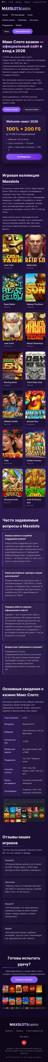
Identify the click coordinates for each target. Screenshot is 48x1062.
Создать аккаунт (24, 979)
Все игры (34, 20)
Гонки (30, 15)
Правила (19, 1031)
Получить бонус (31, 110)
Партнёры (22, 20)
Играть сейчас (11, 110)
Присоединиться (22, 31)
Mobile (19, 25)
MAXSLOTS (16, 8)
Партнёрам (24, 1037)
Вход (7, 31)
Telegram (27, 2)
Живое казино (8, 20)
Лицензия (9, 1031)
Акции (5, 15)
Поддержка (7, 25)
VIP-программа (17, 15)
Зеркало (18, 2)
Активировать (24, 157)
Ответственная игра (34, 1031)
